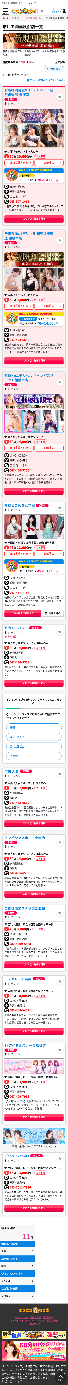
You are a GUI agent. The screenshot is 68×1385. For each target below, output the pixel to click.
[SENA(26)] (49, 135)
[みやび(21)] (49, 527)
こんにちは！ (57, 10)
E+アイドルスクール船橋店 (25, 1045)
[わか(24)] (49, 421)
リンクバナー (38, 1320)
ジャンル (6, 1280)
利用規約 (47, 1317)
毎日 (12, 727)
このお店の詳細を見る (34, 218)
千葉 (3, 1251)
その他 (14, 756)
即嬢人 (49, 162)
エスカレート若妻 (18, 979)
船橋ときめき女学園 (19, 505)
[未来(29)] (13, 279)
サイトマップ (21, 1317)
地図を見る (54, 613)
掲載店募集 (52, 1320)
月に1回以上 (17, 746)
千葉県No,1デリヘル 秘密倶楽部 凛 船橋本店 (29, 235)
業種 (3, 1266)
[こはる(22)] (31, 421)
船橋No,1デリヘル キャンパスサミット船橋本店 (29, 377)
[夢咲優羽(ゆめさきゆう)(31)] (31, 135)
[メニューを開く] (5, 10)
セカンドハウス (16, 628)
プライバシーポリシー (19, 1320)
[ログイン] (64, 11)
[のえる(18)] (13, 421)
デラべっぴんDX (16, 1156)
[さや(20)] (13, 527)
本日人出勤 (19, 162)
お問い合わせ (34, 1323)
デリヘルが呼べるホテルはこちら (46, 80)
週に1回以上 (17, 737)
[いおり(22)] (31, 527)
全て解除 (60, 62)
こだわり (6, 1295)
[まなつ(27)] (49, 279)
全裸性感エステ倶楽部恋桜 (24, 908)
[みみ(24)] (13, 135)
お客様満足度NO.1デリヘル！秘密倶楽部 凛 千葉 (28, 92)
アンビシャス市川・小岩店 (24, 837)
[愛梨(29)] (31, 279)
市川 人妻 (11, 771)
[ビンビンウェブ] (3, 18)
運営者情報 (35, 1317)
